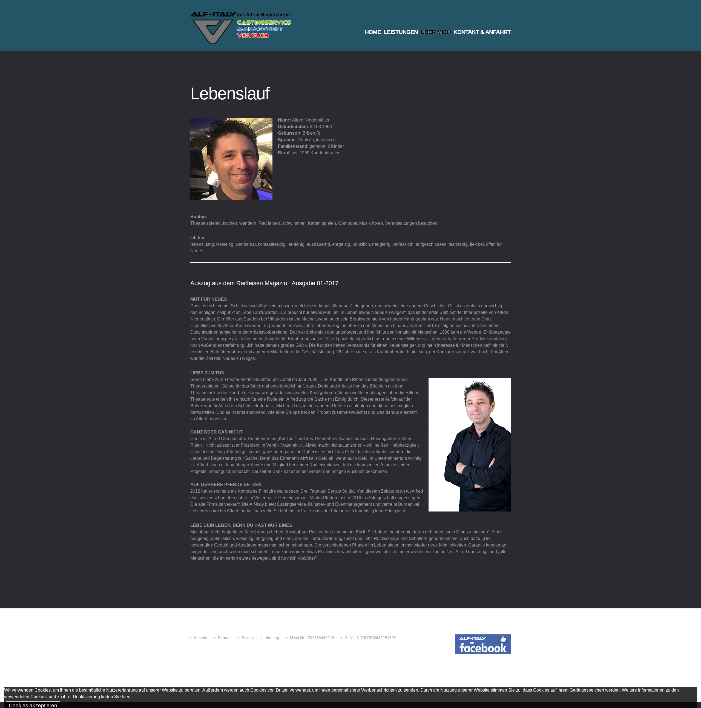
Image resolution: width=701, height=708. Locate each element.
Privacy (248, 637)
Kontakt (200, 637)
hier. (126, 696)
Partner (224, 637)
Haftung (272, 637)
